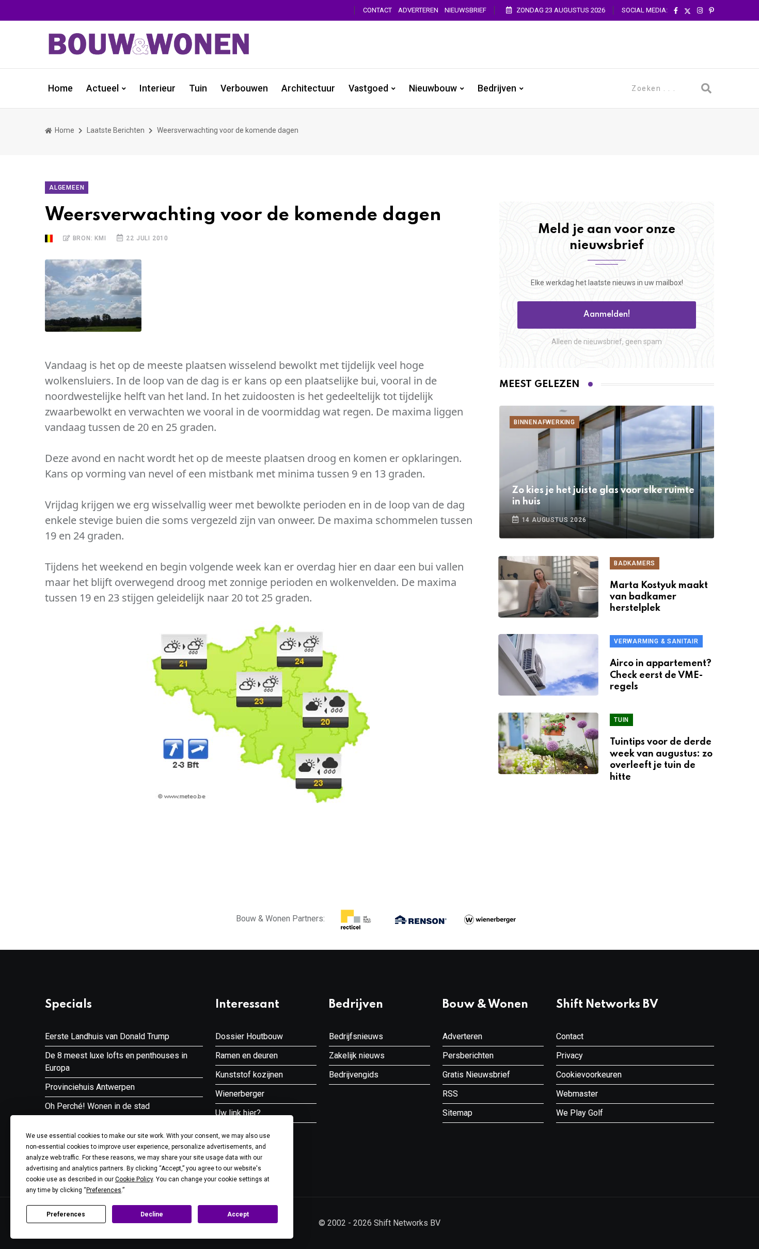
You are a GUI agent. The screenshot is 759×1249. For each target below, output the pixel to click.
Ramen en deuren (246, 1055)
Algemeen (66, 187)
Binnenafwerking (544, 422)
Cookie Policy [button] (134, 1179)
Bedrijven (497, 88)
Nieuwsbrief (465, 10)
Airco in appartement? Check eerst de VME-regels (660, 675)
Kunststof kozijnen (249, 1075)
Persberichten (468, 1055)
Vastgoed (368, 88)
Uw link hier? (238, 1113)
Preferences (65, 1214)
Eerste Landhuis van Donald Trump (107, 1036)
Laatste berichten (116, 130)
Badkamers (634, 563)
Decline (151, 1214)
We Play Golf (579, 1113)
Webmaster (577, 1094)
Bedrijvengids (353, 1075)
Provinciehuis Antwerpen (90, 1087)
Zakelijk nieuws (357, 1055)
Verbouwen (244, 88)
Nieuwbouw (433, 88)
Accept (238, 1214)
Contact (377, 10)
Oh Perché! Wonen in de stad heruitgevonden (97, 1112)
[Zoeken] (706, 88)
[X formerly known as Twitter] (687, 11)
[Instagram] (700, 11)
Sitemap (457, 1113)
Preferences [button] (103, 1190)
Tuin (198, 88)
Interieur (157, 88)
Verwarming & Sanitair (656, 641)
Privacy (569, 1055)
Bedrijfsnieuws (356, 1036)
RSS (450, 1094)
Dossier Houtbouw (249, 1036)
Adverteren (418, 10)
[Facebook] (676, 11)
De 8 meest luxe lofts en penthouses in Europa (116, 1062)
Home (60, 88)
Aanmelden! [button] (606, 315)
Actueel (102, 88)
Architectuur (308, 88)
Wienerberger (239, 1094)
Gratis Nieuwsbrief (476, 1075)
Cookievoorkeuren (589, 1075)
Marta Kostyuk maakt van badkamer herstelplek (659, 597)
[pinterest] (711, 11)
